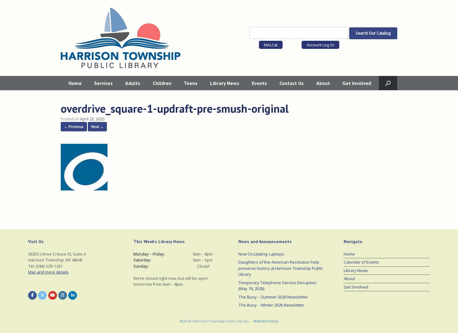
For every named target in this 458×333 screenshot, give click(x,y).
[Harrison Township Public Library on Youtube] (52, 295)
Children (162, 83)
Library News (224, 83)
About (323, 83)
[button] (388, 83)
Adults (132, 83)
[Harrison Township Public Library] (120, 38)
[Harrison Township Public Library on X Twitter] (42, 295)
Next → (97, 126)
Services (103, 83)
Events (259, 83)
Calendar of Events (361, 262)
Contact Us (291, 83)
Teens (191, 83)
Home (75, 83)
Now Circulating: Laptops (261, 254)
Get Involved (356, 83)
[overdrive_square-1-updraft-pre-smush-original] (84, 188)
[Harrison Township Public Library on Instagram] (62, 295)
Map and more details (48, 272)
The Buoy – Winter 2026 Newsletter (271, 305)
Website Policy (265, 321)
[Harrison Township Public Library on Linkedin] (72, 295)
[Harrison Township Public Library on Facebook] (32, 295)
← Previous (73, 126)
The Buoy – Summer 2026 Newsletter (273, 297)
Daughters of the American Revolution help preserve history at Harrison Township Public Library (280, 268)
